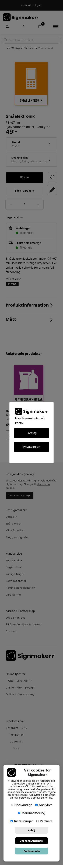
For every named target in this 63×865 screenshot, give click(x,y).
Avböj (31, 830)
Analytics (45, 805)
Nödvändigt (23, 805)
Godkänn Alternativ (31, 840)
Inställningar (23, 821)
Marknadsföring (33, 813)
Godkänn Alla (31, 851)
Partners (46, 821)
